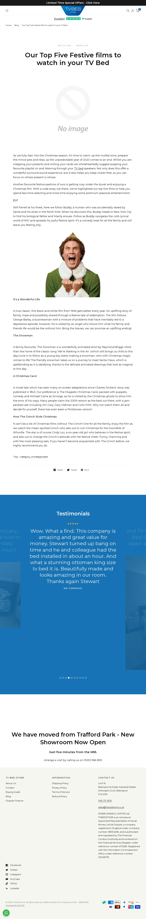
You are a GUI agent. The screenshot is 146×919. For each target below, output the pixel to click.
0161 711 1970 (105, 800)
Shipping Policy (60, 783)
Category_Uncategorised (34, 456)
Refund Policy (59, 796)
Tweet (74, 470)
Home (9, 25)
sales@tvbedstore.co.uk (111, 807)
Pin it (86, 470)
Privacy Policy (59, 787)
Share (60, 470)
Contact (10, 787)
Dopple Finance (14, 800)
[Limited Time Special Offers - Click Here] (73, 3)
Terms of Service (61, 792)
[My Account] (132, 11)
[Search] (128, 11)
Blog (16, 25)
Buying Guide (13, 792)
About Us (11, 783)
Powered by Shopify (15, 905)
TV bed (78, 168)
